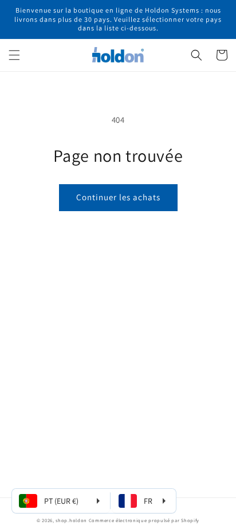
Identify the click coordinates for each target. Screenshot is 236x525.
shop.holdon (71, 520)
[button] (14, 55)
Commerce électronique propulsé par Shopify (144, 520)
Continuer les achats (118, 197)
